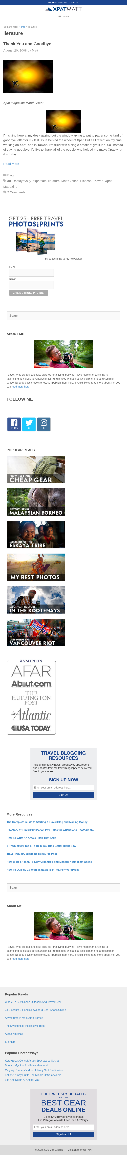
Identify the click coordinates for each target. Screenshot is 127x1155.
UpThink (87, 1149)
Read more (11, 164)
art (9, 181)
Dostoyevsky (22, 181)
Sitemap (10, 1041)
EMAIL (12, 267)
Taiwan (98, 181)
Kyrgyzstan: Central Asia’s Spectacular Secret (32, 1060)
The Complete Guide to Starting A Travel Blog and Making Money (47, 822)
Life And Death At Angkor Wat (22, 1079)
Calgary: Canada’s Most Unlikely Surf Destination (34, 1070)
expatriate (40, 181)
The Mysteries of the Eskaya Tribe (25, 1025)
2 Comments (16, 192)
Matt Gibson (70, 181)
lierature (54, 181)
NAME (12, 279)
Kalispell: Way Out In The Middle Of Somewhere (33, 1075)
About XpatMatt (14, 1033)
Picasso (86, 181)
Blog (10, 175)
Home (22, 27)
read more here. (21, 386)
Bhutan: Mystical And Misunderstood (26, 1065)
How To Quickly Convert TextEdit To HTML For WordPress (43, 869)
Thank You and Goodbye (27, 43)
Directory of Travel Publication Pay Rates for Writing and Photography (50, 830)
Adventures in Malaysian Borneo (24, 1017)
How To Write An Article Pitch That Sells (31, 838)
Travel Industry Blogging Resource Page (32, 853)
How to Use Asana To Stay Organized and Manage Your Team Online (49, 861)
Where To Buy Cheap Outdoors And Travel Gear (33, 1002)
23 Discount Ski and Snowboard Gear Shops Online (35, 1010)
